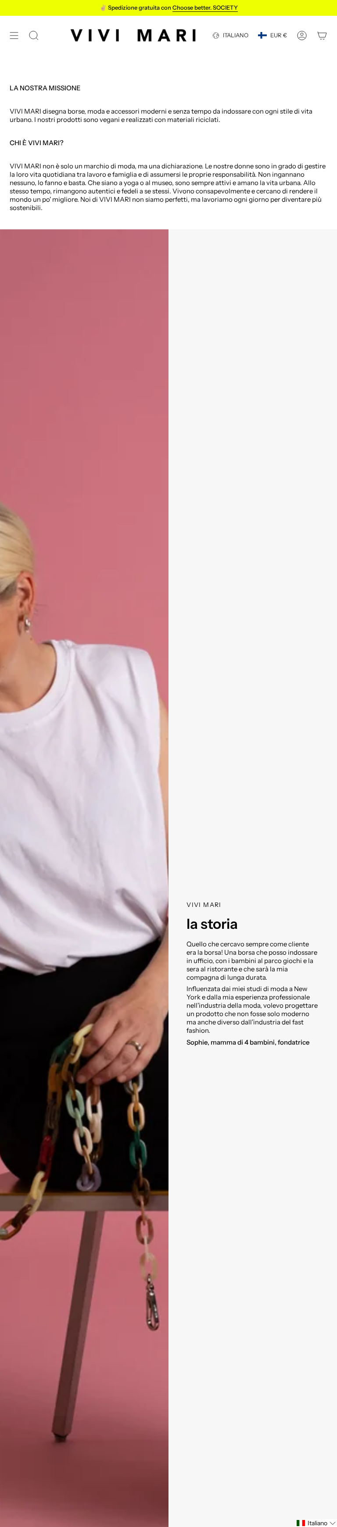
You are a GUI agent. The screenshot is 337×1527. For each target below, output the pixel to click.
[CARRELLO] (322, 35)
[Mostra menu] (14, 35)
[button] (316, 1523)
